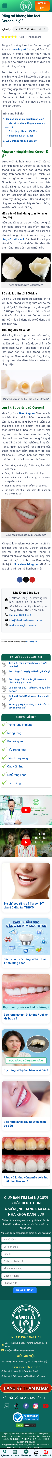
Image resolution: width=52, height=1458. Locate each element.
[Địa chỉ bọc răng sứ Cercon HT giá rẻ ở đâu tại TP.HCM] (26, 881)
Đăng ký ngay (25, 1290)
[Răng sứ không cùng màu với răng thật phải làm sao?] (26, 1155)
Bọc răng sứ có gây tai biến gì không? (29, 671)
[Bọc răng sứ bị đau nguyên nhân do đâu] (26, 1099)
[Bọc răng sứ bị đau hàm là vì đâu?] (26, 1047)
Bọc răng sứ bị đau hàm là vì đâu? (26, 1070)
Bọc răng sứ (31, 642)
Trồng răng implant (19, 724)
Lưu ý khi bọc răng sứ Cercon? (20, 141)
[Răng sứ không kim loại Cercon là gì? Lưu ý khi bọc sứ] (25, 6)
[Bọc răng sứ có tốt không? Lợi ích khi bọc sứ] (26, 992)
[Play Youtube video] (26, 810)
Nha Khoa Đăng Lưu (26, 564)
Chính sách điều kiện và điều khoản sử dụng (23, 1376)
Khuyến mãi (45, 1455)
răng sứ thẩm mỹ (12, 239)
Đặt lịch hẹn (42, 5)
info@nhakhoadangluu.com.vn (25, 620)
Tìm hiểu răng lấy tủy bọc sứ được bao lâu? (28, 665)
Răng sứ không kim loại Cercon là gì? (23, 119)
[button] (4, 5)
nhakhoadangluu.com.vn (22, 625)
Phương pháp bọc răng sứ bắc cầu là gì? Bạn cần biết (29, 706)
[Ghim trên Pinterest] (32, 580)
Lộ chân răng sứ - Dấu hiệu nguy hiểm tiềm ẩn (29, 689)
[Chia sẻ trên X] (26, 580)
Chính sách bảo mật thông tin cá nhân (20, 1371)
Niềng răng (14, 733)
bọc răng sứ (18, 49)
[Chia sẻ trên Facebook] (20, 580)
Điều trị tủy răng (17, 758)
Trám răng (14, 783)
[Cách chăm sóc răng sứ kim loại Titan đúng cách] (26, 936)
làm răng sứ (27, 413)
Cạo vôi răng (15, 766)
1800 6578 (20, 615)
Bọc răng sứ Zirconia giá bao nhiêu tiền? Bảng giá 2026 (28, 681)
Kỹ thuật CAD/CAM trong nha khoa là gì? (29, 698)
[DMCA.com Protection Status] (26, 1425)
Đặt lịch (15, 1455)
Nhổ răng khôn (16, 775)
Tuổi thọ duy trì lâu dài (18, 135)
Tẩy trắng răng (16, 750)
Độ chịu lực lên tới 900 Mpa (21, 131)
